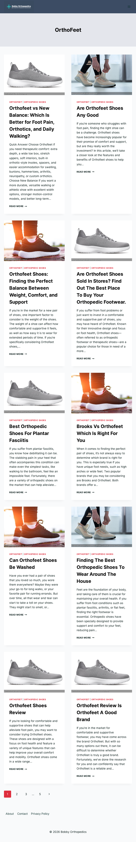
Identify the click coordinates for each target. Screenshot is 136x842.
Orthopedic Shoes (35, 102)
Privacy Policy (40, 813)
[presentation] (34, 75)
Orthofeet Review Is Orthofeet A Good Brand (99, 712)
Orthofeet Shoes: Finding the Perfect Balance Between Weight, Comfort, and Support (33, 288)
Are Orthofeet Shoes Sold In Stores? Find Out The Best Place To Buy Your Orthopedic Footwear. (101, 288)
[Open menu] (129, 6)
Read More (18, 206)
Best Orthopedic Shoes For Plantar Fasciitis (29, 433)
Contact (22, 813)
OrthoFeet (15, 102)
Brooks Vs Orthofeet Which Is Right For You (100, 433)
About (10, 813)
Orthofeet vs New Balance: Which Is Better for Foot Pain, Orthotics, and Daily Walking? (31, 122)
